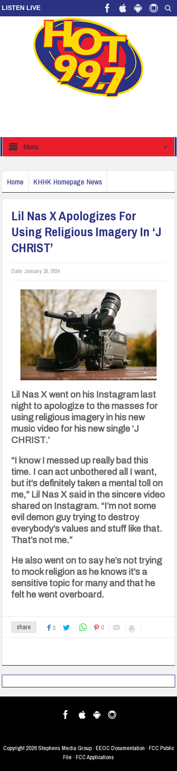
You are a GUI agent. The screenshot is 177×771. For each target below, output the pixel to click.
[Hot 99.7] (89, 57)
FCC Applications (95, 757)
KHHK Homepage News (67, 181)
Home (15, 181)
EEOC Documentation (120, 748)
